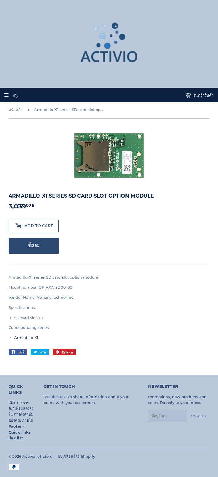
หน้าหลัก (16, 109)
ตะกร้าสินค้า (203, 95)
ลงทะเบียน (198, 416)
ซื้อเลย (33, 245)
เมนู (14, 95)
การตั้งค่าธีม (23, 414)
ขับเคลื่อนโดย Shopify (76, 456)
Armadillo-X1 (26, 337)
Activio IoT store (37, 456)
